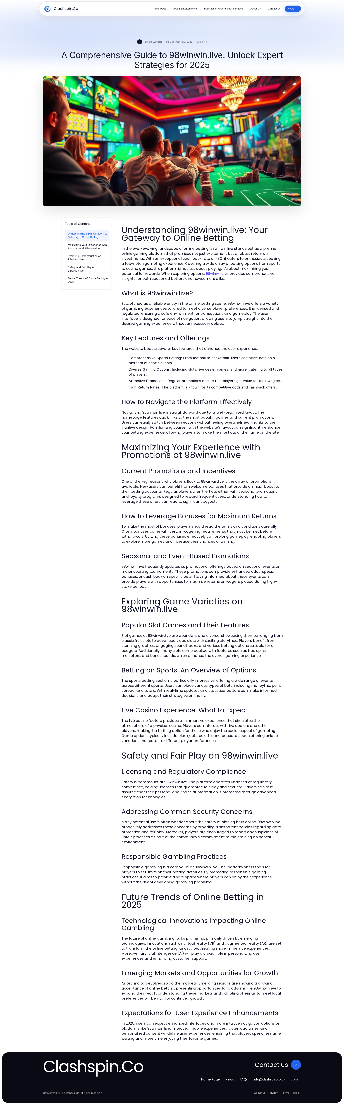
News (229, 1079)
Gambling (201, 41)
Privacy (273, 1093)
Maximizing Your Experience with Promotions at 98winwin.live (87, 246)
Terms (285, 1093)
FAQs (244, 1079)
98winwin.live (217, 273)
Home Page (210, 1079)
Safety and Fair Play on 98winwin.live (81, 269)
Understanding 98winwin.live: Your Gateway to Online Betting (88, 235)
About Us (259, 1093)
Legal (296, 1093)
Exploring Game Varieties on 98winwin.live (84, 257)
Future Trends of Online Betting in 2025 (88, 280)
